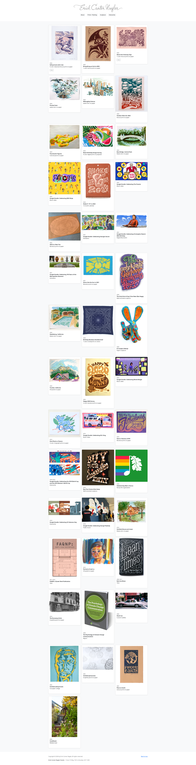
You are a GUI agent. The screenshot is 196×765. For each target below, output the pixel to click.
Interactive (112, 15)
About (82, 15)
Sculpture (103, 15)
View (51, 70)
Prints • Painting (92, 15)
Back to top (144, 756)
